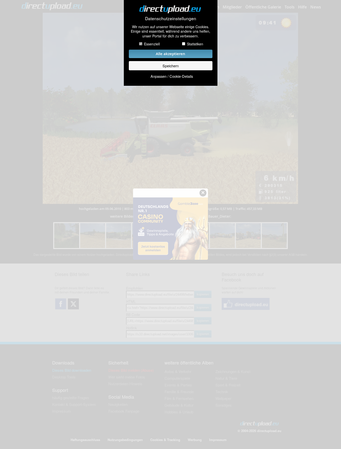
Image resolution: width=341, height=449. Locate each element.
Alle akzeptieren (170, 53)
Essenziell (152, 43)
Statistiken (195, 43)
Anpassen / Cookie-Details (172, 76)
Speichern (171, 65)
